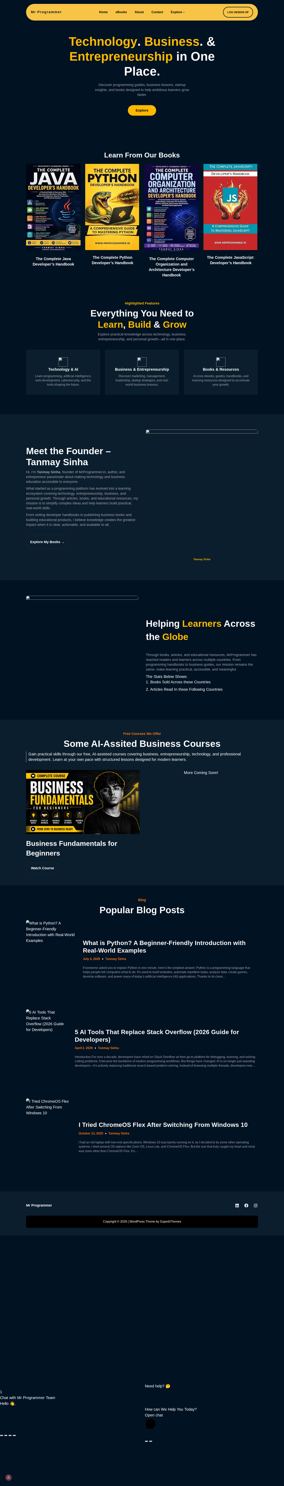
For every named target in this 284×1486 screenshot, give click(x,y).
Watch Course (42, 868)
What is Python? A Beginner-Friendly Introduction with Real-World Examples (164, 946)
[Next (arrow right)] (150, 1441)
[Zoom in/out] (1, 1435)
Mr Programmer (46, 12)
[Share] (10, 1435)
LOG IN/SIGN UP (238, 12)
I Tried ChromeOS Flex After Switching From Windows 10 (163, 1124)
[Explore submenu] (184, 12)
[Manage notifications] (8, 1477)
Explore (142, 110)
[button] (142, 1386)
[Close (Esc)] (14, 1435)
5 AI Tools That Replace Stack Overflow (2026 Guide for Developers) (157, 1036)
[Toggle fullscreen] (5, 1435)
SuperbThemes (170, 1221)
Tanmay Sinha (115, 959)
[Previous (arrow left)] (146, 1441)
